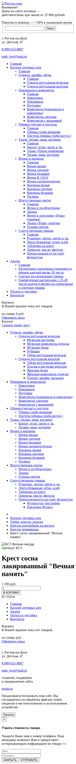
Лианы (32, 211)
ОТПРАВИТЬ (29, 760)
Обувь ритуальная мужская (46, 355)
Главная (16, 63)
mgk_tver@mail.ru (14, 56)
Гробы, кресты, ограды (26, 522)
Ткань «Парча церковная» (45, 151)
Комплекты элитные (42, 117)
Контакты (17, 295)
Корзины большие (40, 192)
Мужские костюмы (40, 340)
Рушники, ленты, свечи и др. (48, 238)
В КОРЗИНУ (11, 592)
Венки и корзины (31, 158)
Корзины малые (38, 185)
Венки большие (38, 173)
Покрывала (35, 101)
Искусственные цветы (35, 200)
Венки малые (36, 166)
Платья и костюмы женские (47, 366)
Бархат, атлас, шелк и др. (45, 147)
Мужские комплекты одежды (48, 344)
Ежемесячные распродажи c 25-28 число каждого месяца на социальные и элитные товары (46, 283)
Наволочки (35, 98)
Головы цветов (38, 227)
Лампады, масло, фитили (45, 249)
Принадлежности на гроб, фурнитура (46, 499)
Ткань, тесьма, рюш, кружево (40, 139)
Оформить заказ (13, 317)
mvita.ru (7, 688)
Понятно (8, 714)
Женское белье (37, 370)
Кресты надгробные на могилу (32, 525)
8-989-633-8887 (12, 49)
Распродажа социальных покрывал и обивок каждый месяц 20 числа (45, 270)
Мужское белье (38, 347)
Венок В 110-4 (37, 177)
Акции (15, 261)
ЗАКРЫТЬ (10, 760)
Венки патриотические (43, 181)
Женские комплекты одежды (47, 374)
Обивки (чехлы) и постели (38, 124)
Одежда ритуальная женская (47, 86)
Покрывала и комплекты (36, 90)
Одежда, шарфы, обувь (35, 75)
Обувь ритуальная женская (46, 362)
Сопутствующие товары (36, 230)
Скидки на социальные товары (41, 276)
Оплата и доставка (23, 291)
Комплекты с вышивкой (44, 120)
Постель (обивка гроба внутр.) (49, 136)
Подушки (34, 105)
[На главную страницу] (12, 3)
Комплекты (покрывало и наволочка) (45, 397)
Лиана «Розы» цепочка (43, 223)
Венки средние (38, 170)
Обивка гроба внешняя (43, 132)
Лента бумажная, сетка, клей (47, 242)
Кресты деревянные (24, 529)
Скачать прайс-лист (16, 325)
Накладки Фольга (40, 507)
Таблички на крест (40, 246)
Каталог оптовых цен (25, 67)
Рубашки (33, 351)
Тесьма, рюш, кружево (43, 155)
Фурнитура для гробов (43, 503)
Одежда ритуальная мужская (47, 82)
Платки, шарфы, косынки (45, 378)
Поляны (33, 196)
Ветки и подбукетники (43, 208)
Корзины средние (39, 189)
